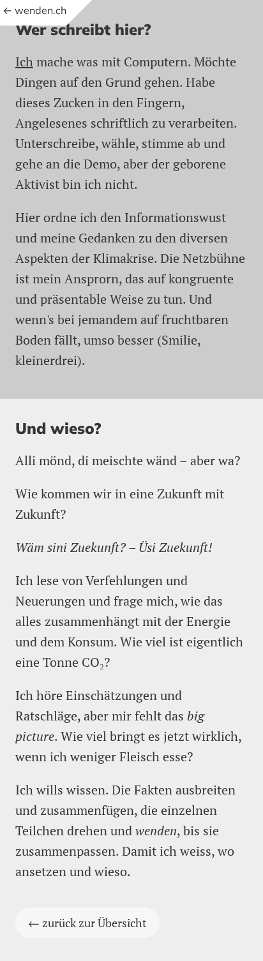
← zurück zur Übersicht (87, 922)
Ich (24, 61)
